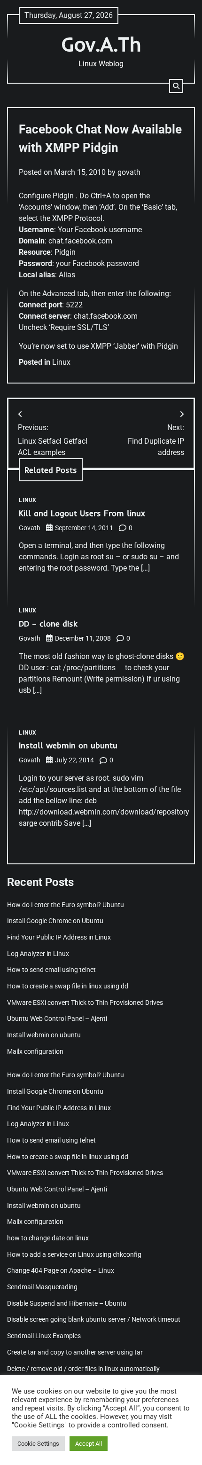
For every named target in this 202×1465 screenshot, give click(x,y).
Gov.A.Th (101, 43)
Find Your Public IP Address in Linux (59, 937)
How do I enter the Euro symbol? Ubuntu (65, 905)
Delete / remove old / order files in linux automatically (83, 1368)
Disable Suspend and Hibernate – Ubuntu (66, 1303)
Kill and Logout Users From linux (82, 513)
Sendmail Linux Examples (44, 1336)
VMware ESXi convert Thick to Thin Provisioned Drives (85, 1002)
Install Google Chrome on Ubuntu (56, 920)
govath (128, 172)
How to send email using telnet (51, 969)
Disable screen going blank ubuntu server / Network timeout (93, 1319)
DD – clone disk (48, 623)
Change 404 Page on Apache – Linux (60, 1270)
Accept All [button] (88, 1443)
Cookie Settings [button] (38, 1443)
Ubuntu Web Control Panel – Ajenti (57, 1018)
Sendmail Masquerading (42, 1287)
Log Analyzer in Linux (38, 953)
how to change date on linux (48, 1238)
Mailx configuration (35, 1051)
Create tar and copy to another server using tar (75, 1352)
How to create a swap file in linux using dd (67, 986)
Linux (61, 362)
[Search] (176, 86)
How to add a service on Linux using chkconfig (74, 1254)
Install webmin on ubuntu (68, 745)
